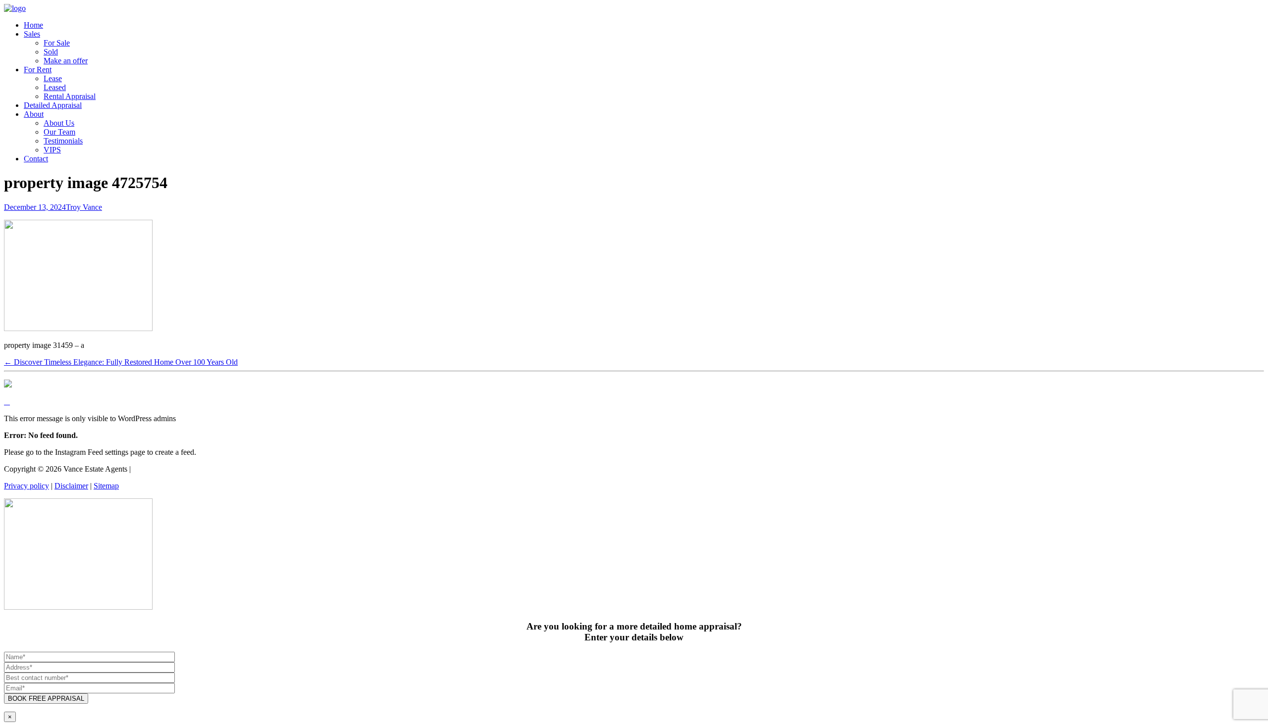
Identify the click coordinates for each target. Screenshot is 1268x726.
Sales (32, 34)
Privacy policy (26, 486)
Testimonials (63, 141)
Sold (51, 52)
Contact (36, 158)
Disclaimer (71, 486)
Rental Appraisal (70, 96)
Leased (55, 87)
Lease (53, 78)
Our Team (59, 132)
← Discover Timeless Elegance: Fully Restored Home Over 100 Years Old (121, 362)
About (34, 114)
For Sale (57, 43)
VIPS (52, 149)
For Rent (38, 69)
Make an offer (66, 60)
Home (33, 25)
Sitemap (106, 486)
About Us (59, 123)
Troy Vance (84, 207)
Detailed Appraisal (53, 105)
